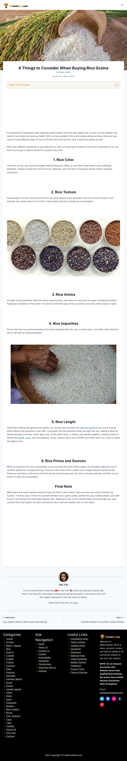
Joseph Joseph (13, 689)
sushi (28, 438)
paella (21, 438)
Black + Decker (13, 645)
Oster (9, 699)
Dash (8, 669)
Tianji (9, 719)
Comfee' (10, 655)
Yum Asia (11, 733)
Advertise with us (47, 667)
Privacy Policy (77, 669)
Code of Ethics (78, 642)
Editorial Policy (78, 655)
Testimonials (44, 664)
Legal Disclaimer (79, 659)
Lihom (9, 692)
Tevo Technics (13, 716)
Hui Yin (58, 76)
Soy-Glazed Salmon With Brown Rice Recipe (25, 620)
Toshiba (10, 726)
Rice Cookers (12, 709)
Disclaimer (76, 649)
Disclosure (76, 652)
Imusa (9, 682)
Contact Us (44, 651)
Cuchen (10, 659)
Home (41, 644)
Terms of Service (79, 672)
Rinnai (9, 712)
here (75, 603)
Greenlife (10, 676)
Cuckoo (10, 662)
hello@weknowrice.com (111, 692)
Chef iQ (10, 652)
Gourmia (10, 672)
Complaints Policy (79, 639)
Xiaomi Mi (11, 729)
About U (42, 647)
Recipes (10, 706)
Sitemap (42, 671)
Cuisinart (10, 666)
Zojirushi (10, 736)
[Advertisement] (63, 107)
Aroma (9, 639)
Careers (42, 654)
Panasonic (11, 702)
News (9, 696)
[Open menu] (122, 5)
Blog (68, 72)
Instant (9, 686)
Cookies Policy (78, 645)
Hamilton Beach (14, 679)
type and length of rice (90, 428)
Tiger (8, 723)
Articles (61, 72)
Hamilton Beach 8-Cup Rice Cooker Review (102, 620)
